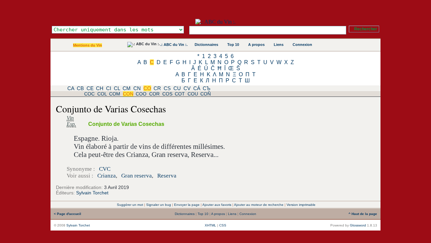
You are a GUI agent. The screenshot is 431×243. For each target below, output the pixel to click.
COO (141, 94)
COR (154, 94)
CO (147, 88)
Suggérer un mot (130, 205)
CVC (104, 169)
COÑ (205, 94)
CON (128, 94)
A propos (256, 45)
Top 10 (233, 45)
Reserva (166, 175)
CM (127, 88)
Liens (279, 45)
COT (180, 94)
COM (114, 94)
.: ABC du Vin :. (174, 45)
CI (108, 88)
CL (117, 88)
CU (177, 88)
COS (167, 94)
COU (193, 94)
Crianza (106, 175)
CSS (222, 225)
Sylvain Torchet (92, 192)
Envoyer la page (187, 205)
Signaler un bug (158, 205)
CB (80, 88)
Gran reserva (136, 175)
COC (89, 94)
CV (187, 88)
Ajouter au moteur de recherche (259, 205)
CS (167, 88)
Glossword (358, 225)
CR (157, 88)
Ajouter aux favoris (216, 205)
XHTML (210, 225)
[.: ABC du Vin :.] (215, 22)
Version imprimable (301, 205)
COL (102, 94)
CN (137, 88)
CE (90, 88)
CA (70, 88)
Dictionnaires (206, 45)
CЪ (206, 88)
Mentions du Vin (87, 45)
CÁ (196, 88)
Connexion (302, 45)
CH (99, 88)
